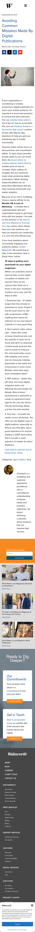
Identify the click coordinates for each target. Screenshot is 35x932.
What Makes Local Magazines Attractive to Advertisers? (17, 584)
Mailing (7, 823)
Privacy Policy (22, 929)
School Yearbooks (10, 801)
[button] (32, 905)
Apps (6, 875)
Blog (29, 459)
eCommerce (8, 872)
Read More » (6, 589)
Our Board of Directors (12, 891)
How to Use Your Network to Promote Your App (16, 223)
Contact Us (10, 778)
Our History (8, 885)
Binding (7, 820)
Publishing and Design (11, 837)
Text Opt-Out (9, 840)
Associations (9, 789)
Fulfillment (8, 826)
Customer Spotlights (11, 858)
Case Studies (9, 855)
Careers (9, 770)
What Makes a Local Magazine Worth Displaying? (16, 641)
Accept (17, 924)
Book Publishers (10, 795)
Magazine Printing (10, 792)
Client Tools (11, 774)
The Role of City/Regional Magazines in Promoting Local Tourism (17, 613)
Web (6, 812)
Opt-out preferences (13, 929)
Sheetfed (7, 815)
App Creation (19, 459)
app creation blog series (17, 119)
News (7, 762)
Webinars (8, 861)
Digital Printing (9, 818)
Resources (8, 853)
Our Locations (9, 888)
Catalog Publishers (10, 798)
